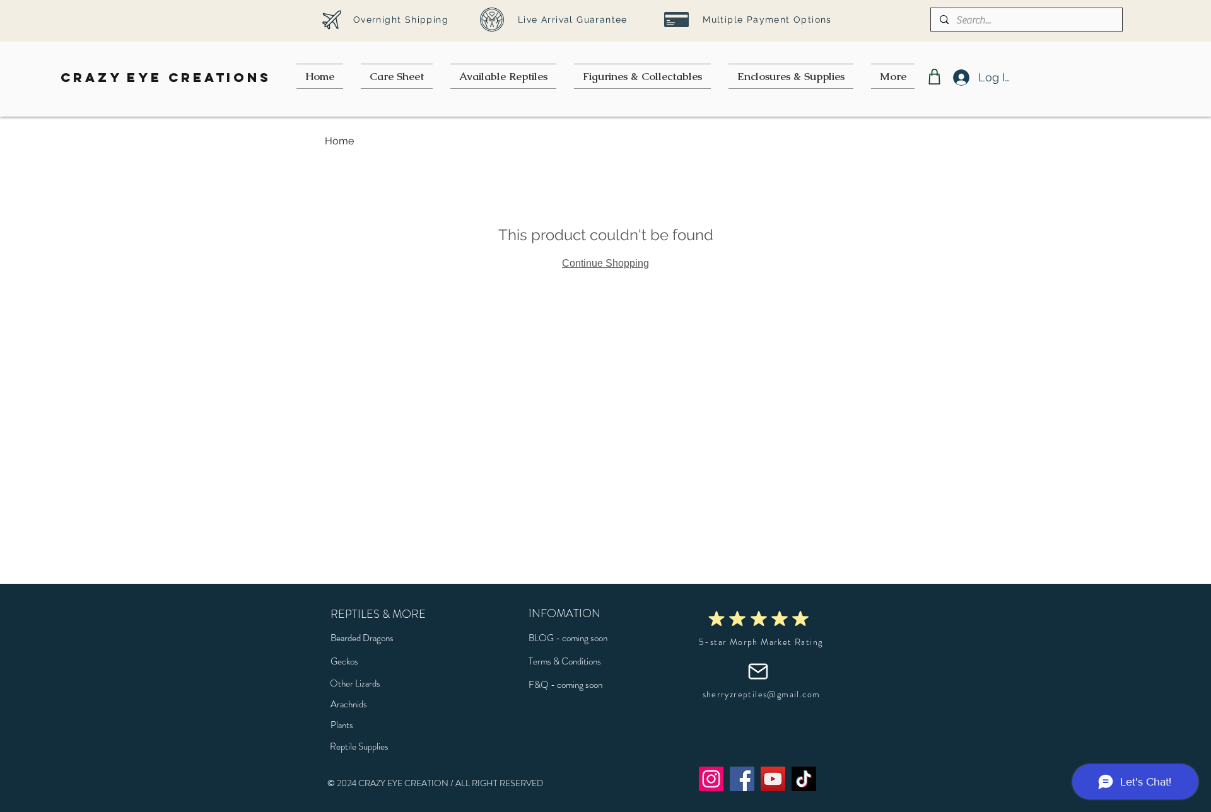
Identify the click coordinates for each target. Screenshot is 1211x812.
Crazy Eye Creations (166, 77)
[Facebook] (742, 779)
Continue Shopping (605, 263)
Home (339, 141)
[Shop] (934, 76)
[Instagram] (711, 779)
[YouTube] (773, 779)
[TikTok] (804, 779)
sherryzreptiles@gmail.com (762, 694)
